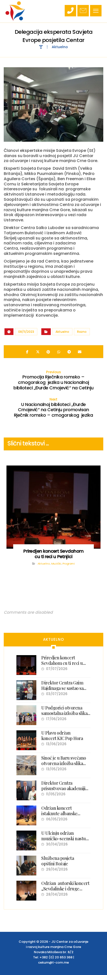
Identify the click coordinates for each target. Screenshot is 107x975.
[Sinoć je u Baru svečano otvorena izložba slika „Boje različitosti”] (26, 765)
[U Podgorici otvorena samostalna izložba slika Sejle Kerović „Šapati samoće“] (26, 715)
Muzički (56, 564)
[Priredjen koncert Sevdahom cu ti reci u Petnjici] (26, 665)
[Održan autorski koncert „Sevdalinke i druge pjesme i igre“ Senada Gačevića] (26, 891)
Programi (68, 564)
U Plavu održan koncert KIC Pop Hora (62, 735)
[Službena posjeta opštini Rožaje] (26, 865)
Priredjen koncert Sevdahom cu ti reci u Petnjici (62, 663)
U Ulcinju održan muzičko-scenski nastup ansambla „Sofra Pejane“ (64, 838)
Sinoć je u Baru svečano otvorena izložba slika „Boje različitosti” (63, 763)
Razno (82, 332)
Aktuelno (62, 332)
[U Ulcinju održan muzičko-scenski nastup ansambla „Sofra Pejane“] (26, 840)
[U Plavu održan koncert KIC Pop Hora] (26, 740)
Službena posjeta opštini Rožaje (57, 861)
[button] (96, 10)
